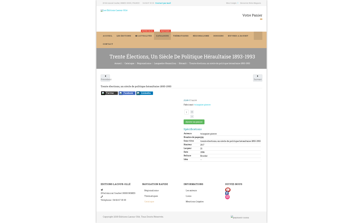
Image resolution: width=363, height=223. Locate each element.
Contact (108, 44)
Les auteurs (191, 190)
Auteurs (188, 133)
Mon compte (231, 3)
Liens (188, 196)
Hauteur (188, 144)
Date (186, 152)
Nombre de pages (192, 137)
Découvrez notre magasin (250, 3)
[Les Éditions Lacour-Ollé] (114, 10)
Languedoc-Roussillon (165, 63)
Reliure (187, 155)
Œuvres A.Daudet (238, 36)
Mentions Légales (195, 201)
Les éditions (124, 36)
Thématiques (181, 36)
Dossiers (218, 36)
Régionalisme (201, 36)
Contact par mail (163, 3)
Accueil (107, 36)
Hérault (183, 63)
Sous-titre (189, 140)
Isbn (186, 159)
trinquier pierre (202, 104)
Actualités (145, 34)
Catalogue (163, 34)
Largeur (188, 148)
